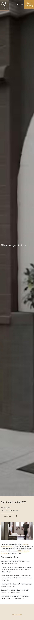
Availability (29, 4)
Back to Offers (17, 614)
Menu (18, 4)
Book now (7, 516)
